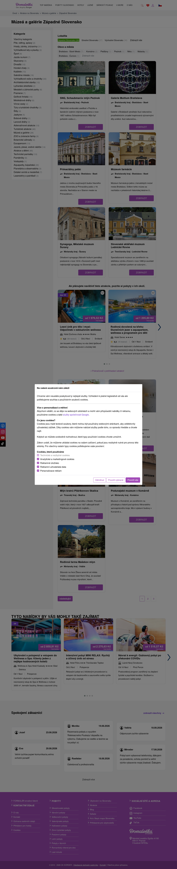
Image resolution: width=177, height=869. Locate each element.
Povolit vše (132, 480)
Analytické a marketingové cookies (57, 459)
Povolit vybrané (115, 480)
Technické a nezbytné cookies (55, 455)
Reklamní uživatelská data (53, 466)
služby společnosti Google (76, 414)
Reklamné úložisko (49, 463)
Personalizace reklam (51, 470)
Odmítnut (99, 480)
